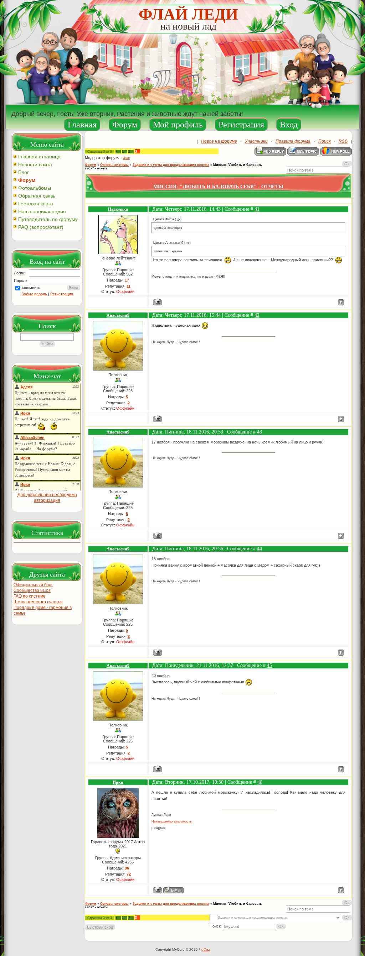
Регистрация (241, 124)
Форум (124, 124)
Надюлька (118, 209)
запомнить (30, 287)
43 (259, 432)
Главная (82, 124)
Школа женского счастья (38, 601)
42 (257, 315)
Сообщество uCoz (32, 590)
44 (259, 548)
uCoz (205, 949)
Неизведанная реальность (171, 821)
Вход (289, 124)
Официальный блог (33, 584)
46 (259, 782)
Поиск (324, 141)
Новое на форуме (219, 141)
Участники (256, 141)
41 (257, 209)
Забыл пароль (34, 294)
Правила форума (293, 141)
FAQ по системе (30, 596)
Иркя (126, 158)
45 (269, 665)
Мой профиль (178, 124)
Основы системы (114, 165)
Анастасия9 (118, 315)
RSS (343, 141)
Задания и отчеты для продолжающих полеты (171, 165)
